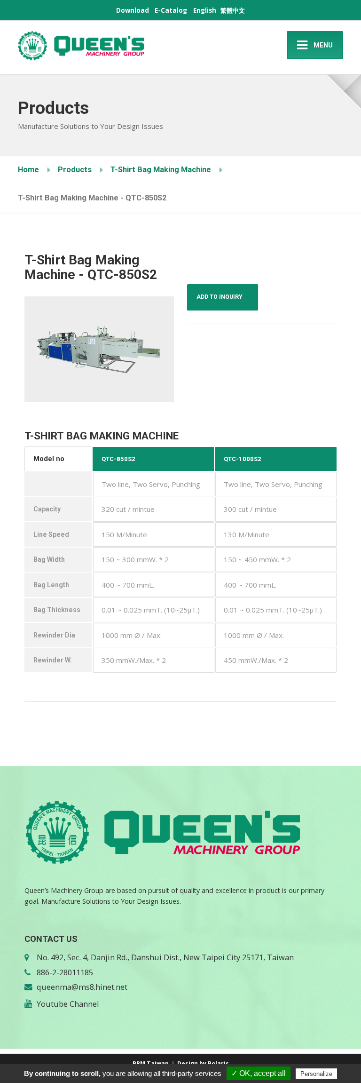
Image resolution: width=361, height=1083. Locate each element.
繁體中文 (232, 10)
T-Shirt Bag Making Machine (160, 169)
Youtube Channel (68, 1003)
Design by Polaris (203, 1063)
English (204, 10)
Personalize (316, 1073)
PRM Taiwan (151, 1063)
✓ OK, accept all (258, 1073)
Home (28, 169)
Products (75, 169)
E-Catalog (171, 10)
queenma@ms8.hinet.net (82, 986)
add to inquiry (221, 297)
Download (132, 10)
